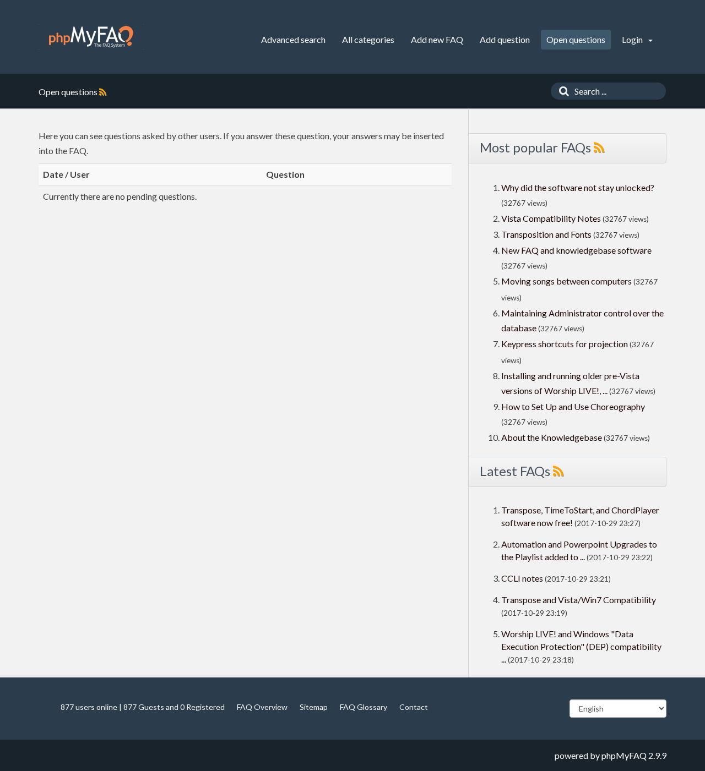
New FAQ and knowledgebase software (576, 250)
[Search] (561, 91)
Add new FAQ (437, 39)
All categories (368, 39)
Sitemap (314, 707)
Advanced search (293, 39)
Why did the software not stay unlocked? (577, 187)
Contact (413, 707)
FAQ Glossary (363, 707)
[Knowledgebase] (91, 37)
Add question (505, 39)
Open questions (575, 39)
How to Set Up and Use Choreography (573, 406)
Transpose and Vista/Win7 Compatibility (578, 599)
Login (633, 39)
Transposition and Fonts (546, 234)
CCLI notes (522, 578)
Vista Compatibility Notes (551, 218)
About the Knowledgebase (551, 437)
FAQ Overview (262, 707)
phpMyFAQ (624, 755)
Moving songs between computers (566, 281)
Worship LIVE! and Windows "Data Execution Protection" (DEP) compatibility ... (581, 646)
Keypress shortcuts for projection (564, 343)
